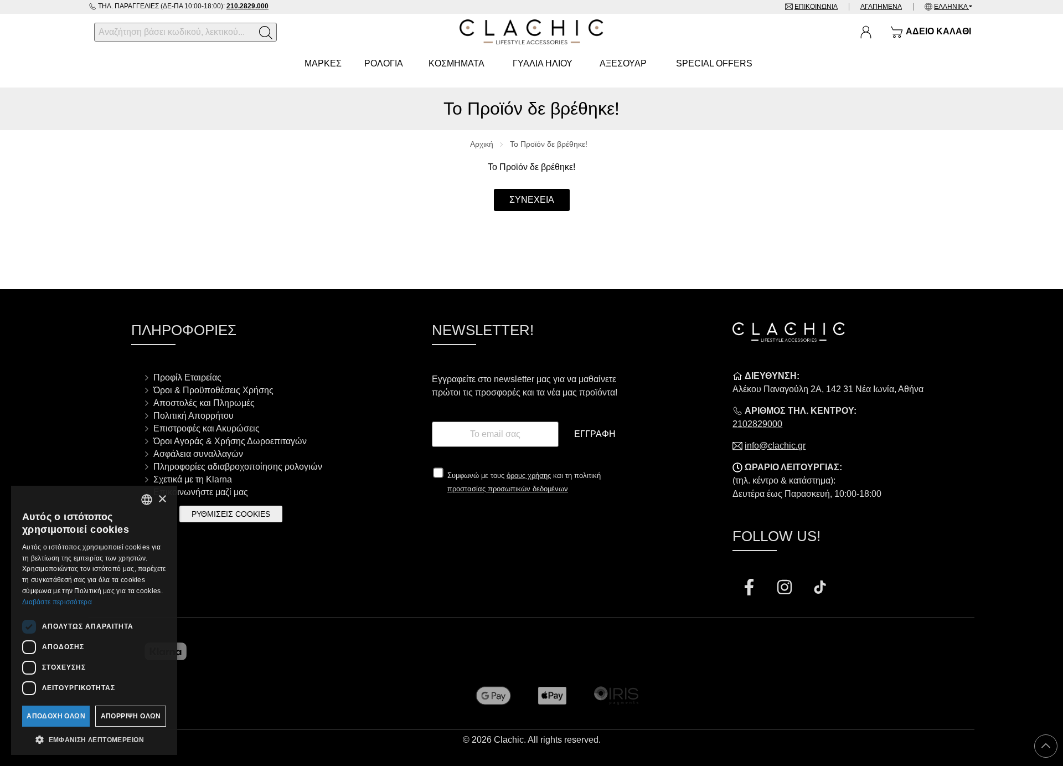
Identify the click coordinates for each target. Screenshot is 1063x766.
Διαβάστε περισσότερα (57, 602)
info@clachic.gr (775, 445)
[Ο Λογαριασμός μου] (866, 32)
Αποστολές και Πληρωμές (204, 403)
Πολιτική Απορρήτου (193, 415)
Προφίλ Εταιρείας (187, 377)
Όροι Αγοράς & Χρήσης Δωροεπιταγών (230, 441)
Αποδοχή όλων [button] (56, 716)
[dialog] (94, 620)
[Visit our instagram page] (785, 588)
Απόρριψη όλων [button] (131, 716)
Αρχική (481, 144)
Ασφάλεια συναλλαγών (198, 454)
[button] (94, 739)
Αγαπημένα (881, 7)
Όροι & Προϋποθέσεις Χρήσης (213, 390)
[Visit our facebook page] (750, 588)
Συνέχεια (531, 199)
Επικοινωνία (816, 7)
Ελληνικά (951, 7)
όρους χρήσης (529, 475)
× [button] (162, 499)
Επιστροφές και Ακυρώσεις (206, 428)
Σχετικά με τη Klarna (192, 479)
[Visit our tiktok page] (820, 588)
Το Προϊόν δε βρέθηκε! (548, 144)
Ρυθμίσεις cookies (231, 514)
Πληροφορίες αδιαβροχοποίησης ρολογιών (237, 466)
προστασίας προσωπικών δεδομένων (507, 489)
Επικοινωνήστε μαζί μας (200, 492)
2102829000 (757, 424)
